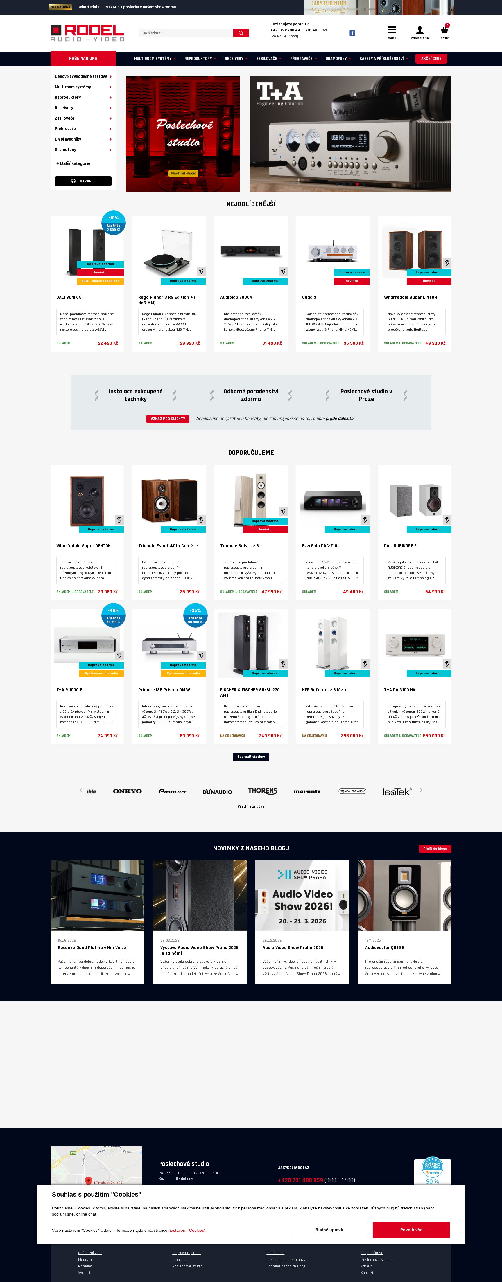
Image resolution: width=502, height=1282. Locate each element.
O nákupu (180, 1259)
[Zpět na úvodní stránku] (87, 33)
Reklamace (275, 1253)
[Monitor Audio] (286, 791)
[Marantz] (241, 791)
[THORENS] (196, 791)
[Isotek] (331, 791)
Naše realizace (90, 1253)
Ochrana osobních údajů (286, 1266)
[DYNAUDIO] (151, 791)
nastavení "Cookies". (187, 1230)
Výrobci (84, 1272)
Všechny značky (251, 806)
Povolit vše (411, 1229)
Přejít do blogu (435, 849)
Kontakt (367, 1272)
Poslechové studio (187, 1266)
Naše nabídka (83, 58)
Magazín (85, 1259)
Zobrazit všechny (251, 757)
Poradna (85, 1266)
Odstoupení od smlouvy (285, 1259)
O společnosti (372, 1253)
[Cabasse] (376, 791)
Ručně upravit (329, 1229)
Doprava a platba (186, 1253)
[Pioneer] (106, 791)
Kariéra (367, 1266)
